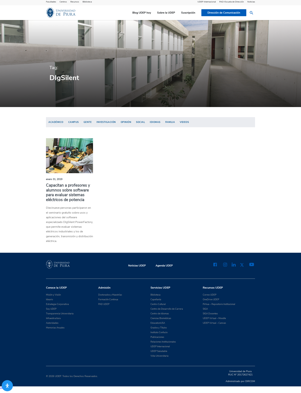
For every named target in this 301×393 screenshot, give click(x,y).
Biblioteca (87, 1)
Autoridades (52, 323)
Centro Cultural (158, 304)
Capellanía (155, 299)
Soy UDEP (51, 309)
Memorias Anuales (55, 327)
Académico (55, 122)
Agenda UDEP (164, 265)
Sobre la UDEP (166, 12)
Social (140, 122)
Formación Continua (108, 299)
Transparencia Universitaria (60, 313)
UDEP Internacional (207, 1)
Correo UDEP (209, 294)
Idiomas (155, 122)
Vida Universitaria (159, 355)
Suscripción (188, 12)
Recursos (74, 1)
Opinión (126, 122)
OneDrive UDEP (211, 299)
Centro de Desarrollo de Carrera (166, 309)
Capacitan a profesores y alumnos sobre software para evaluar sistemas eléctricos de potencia (68, 192)
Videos (184, 122)
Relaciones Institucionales (163, 341)
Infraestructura (53, 318)
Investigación (106, 122)
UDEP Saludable (158, 351)
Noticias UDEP (137, 265)
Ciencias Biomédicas (160, 318)
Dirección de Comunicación (223, 12)
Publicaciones (157, 337)
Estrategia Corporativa (57, 304)
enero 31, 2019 (54, 179)
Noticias (251, 1)
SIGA (205, 309)
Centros (63, 1)
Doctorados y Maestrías (110, 294)
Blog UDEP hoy (141, 12)
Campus (73, 122)
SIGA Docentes (210, 313)
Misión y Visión (53, 294)
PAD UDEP (103, 304)
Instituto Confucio (159, 332)
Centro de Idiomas (159, 313)
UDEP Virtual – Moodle (214, 318)
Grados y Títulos (158, 327)
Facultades (51, 1)
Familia (170, 122)
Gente (88, 122)
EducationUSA (157, 323)
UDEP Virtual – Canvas (214, 323)
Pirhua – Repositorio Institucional (219, 304)
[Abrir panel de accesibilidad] (7, 385)
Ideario (49, 299)
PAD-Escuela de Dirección (231, 1)
